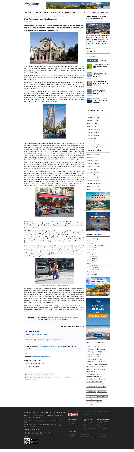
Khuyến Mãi (37, 12)
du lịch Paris (40, 377)
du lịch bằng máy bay (96, 347)
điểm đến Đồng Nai (91, 391)
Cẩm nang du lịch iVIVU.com (41, 356)
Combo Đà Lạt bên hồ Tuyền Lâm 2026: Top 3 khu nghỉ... (100, 100)
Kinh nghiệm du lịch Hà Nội (93, 374)
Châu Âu (47, 16)
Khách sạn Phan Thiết (93, 132)
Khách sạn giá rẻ (103, 364)
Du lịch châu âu (32, 377)
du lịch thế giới (90, 359)
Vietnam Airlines (102, 428)
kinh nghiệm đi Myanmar (93, 379)
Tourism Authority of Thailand (102, 422)
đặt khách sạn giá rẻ (102, 391)
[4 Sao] (28, 363)
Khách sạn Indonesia (93, 166)
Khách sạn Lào (91, 169)
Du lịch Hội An (104, 351)
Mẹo (60, 12)
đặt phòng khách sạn (92, 399)
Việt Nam (89, 386)
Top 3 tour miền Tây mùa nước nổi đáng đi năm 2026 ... (101, 66)
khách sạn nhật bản (101, 366)
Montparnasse (28, 379)
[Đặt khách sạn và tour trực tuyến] (98, 211)
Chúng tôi (71, 421)
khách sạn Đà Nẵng (91, 371)
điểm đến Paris (58, 377)
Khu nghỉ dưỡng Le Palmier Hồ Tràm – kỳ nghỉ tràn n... (100, 91)
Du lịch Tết (93, 436)
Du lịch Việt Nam (84, 434)
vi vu (104, 384)
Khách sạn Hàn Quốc (93, 160)
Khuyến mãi (71, 434)
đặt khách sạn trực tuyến (93, 396)
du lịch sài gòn (90, 356)
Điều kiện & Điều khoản (88, 423)
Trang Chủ (28, 12)
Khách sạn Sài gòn (92, 141)
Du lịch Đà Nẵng (90, 361)
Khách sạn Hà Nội (92, 121)
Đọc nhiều (93, 60)
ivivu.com (89, 364)
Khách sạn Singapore (93, 184)
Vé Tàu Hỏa (95, 12)
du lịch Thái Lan (98, 356)
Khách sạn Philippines (93, 181)
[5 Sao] (30, 363)
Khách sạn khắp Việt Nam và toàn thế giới (49, 346)
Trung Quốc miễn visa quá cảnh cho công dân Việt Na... (100, 83)
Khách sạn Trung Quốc (94, 189)
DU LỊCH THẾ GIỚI (41, 16)
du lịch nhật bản (99, 354)
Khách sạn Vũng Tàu (93, 147)
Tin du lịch (103, 434)
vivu (101, 384)
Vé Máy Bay (86, 12)
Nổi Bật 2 (30, 16)
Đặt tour (66, 12)
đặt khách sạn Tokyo (92, 394)
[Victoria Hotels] (94, 414)
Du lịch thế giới (83, 436)
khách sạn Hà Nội (91, 366)
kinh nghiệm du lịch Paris (68, 377)
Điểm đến (46, 12)
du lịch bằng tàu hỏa (92, 349)
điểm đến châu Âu (49, 377)
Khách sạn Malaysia (93, 172)
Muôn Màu (104, 12)
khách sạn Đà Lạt (101, 369)
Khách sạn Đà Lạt (92, 115)
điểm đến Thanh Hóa (98, 389)
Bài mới (103, 60)
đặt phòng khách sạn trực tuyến (94, 401)
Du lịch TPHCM (98, 359)
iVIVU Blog (71, 423)
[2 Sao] (26, 363)
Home (25, 16)
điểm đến (89, 389)
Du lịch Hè (93, 434)
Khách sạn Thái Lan (93, 186)
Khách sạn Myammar (93, 175)
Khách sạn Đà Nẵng (93, 118)
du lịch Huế (89, 351)
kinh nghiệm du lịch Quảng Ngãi (94, 376)
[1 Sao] (25, 363)
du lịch (88, 347)
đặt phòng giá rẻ (104, 396)
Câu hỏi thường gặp (89, 428)
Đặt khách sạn (76, 12)
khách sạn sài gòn (91, 369)
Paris (34, 379)
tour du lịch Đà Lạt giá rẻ (92, 384)
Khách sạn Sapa (91, 138)
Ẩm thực (53, 12)
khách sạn (95, 364)
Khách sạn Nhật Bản (93, 178)
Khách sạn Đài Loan (93, 157)
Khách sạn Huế (91, 126)
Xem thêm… (89, 48)
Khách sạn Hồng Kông (93, 163)
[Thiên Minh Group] (86, 414)
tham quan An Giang (97, 381)
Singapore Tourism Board (103, 425)
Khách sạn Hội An (92, 123)
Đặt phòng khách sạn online (99, 386)
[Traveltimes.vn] (98, 296)
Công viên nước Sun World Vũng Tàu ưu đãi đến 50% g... (100, 74)
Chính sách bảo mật (88, 426)
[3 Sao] (27, 363)
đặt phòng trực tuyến (92, 404)
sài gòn (88, 381)
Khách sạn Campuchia (93, 154)
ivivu (104, 361)
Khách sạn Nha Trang (93, 129)
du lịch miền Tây (90, 354)
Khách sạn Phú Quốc (93, 135)
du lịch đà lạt (99, 361)
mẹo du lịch (102, 379)
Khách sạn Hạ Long (93, 144)
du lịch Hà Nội (97, 351)
